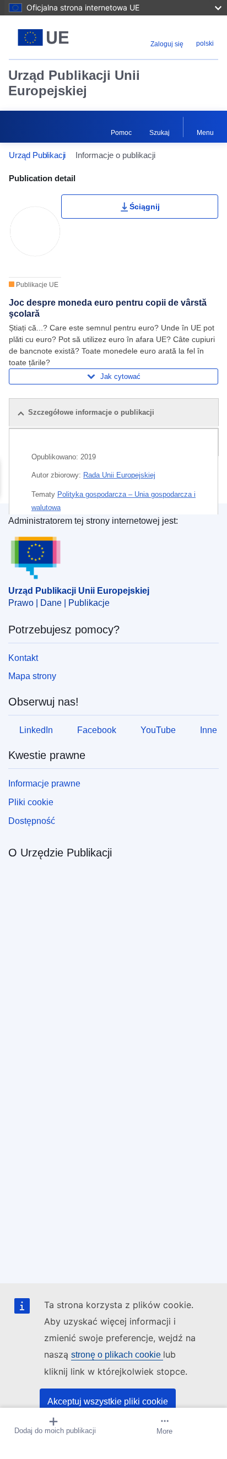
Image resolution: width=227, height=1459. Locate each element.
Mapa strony (32, 676)
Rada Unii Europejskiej (119, 475)
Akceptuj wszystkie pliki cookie (107, 1401)
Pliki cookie (30, 802)
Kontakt (23, 658)
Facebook (96, 730)
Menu (205, 133)
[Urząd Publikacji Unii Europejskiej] (45, 37)
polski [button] (205, 43)
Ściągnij (144, 206)
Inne (208, 730)
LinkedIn (36, 730)
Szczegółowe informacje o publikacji (91, 412)
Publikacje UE (36, 285)
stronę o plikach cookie (117, 1354)
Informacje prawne (44, 783)
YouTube (158, 730)
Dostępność (31, 821)
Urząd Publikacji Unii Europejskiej (74, 83)
